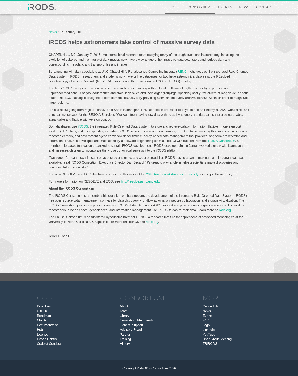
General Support (131, 325)
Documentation (47, 325)
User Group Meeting (217, 339)
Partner (125, 334)
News (53, 32)
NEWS (244, 7)
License (42, 334)
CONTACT (264, 7)
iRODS (83, 126)
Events (208, 315)
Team (124, 311)
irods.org (224, 210)
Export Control (47, 339)
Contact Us (211, 306)
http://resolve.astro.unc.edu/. (141, 181)
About (124, 306)
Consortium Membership (137, 320)
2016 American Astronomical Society (172, 174)
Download (44, 306)
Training (125, 339)
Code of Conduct (49, 343)
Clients (42, 320)
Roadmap (44, 315)
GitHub (42, 311)
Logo (206, 325)
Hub (40, 329)
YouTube (209, 334)
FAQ (206, 320)
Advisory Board (131, 329)
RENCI (182, 71)
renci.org (152, 222)
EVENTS (225, 7)
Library (125, 315)
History (125, 343)
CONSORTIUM (199, 7)
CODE (174, 7)
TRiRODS (210, 343)
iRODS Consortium (221, 141)
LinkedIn (209, 329)
